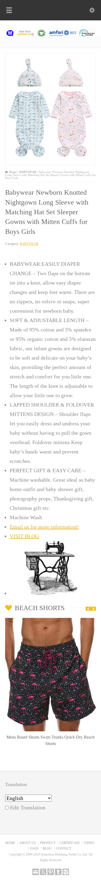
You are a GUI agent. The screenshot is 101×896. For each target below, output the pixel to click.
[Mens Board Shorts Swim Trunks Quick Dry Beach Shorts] (51, 619)
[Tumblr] (58, 872)
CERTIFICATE (70, 843)
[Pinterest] (50, 872)
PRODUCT (47, 843)
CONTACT (63, 848)
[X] (43, 872)
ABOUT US (27, 843)
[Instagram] (65, 872)
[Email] (35, 872)
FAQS (34, 848)
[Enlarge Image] (51, 58)
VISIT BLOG (24, 536)
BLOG (47, 848)
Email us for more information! (44, 527)
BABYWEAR (29, 244)
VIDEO (89, 843)
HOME (10, 843)
